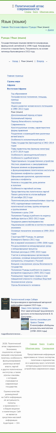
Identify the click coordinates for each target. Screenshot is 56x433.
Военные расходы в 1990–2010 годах (28, 252)
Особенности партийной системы (26, 188)
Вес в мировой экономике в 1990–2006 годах (32, 242)
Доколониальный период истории (26, 115)
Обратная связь (47, 12)
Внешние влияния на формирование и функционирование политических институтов (32, 169)
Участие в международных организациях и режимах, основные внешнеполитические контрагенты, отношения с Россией (31, 258)
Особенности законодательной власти (28, 155)
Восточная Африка (19, 27)
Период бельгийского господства (26, 121)
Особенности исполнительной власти (28, 139)
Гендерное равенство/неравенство (27, 221)
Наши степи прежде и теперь (34, 308)
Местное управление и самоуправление (29, 164)
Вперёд (40, 61)
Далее (51, 30)
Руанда (32, 27)
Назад (15, 61)
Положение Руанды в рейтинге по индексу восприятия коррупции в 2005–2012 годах (31, 271)
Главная (4, 27)
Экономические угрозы (21, 282)
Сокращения (48, 348)
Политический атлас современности (29, 7)
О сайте (50, 344)
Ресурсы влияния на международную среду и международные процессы (31, 247)
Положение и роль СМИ (22, 212)
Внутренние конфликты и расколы (27, 173)
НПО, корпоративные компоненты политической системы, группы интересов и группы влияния (30, 206)
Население (16, 103)
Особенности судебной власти (25, 158)
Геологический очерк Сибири (24, 299)
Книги (35, 12)
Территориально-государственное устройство (32, 161)
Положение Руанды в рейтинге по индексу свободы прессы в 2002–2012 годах (31, 217)
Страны (27, 12)
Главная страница (15, 76)
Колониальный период (21, 118)
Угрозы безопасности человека (25, 285)
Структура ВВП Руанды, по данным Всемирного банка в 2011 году (27, 238)
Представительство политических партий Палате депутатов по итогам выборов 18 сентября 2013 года (30, 194)
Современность (18, 124)
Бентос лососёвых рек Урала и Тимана (40, 321)
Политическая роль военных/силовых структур (32, 200)
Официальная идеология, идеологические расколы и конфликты (30, 178)
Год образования (19, 93)
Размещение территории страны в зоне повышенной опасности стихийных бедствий (31, 277)
